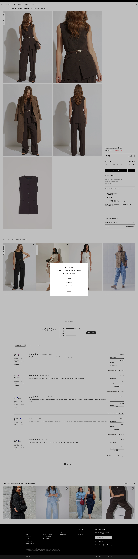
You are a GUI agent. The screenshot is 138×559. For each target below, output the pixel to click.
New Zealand (69, 282)
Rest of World (68, 285)
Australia (69, 278)
